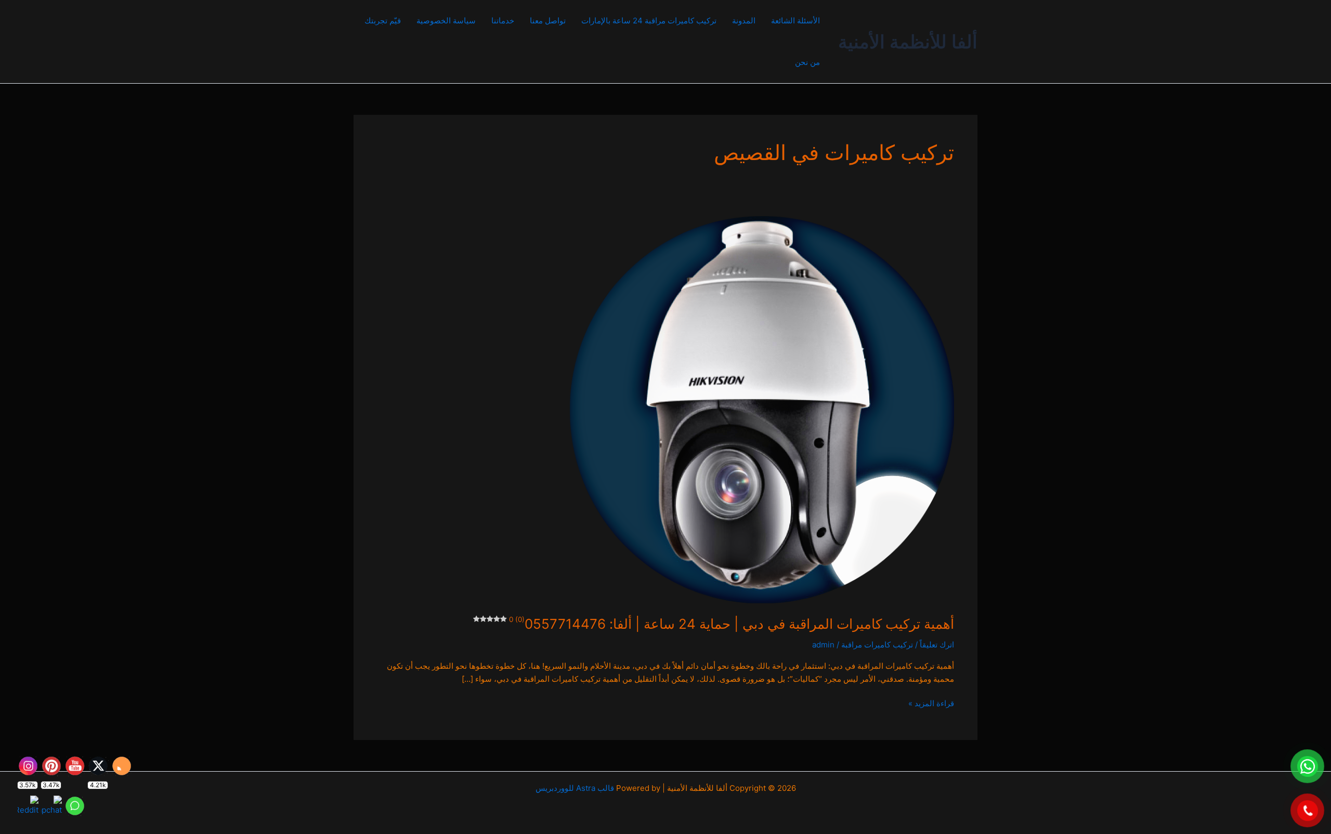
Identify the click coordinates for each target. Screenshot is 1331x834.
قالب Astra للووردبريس (575, 788)
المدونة (743, 20)
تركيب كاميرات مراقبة (877, 645)
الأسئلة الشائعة (795, 20)
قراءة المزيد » (931, 702)
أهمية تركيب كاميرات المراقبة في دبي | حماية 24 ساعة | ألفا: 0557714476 (731, 624)
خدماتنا (502, 20)
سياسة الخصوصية (446, 20)
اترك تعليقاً (937, 645)
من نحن (807, 62)
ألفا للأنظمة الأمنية (907, 41)
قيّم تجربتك (382, 20)
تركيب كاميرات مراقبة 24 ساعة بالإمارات (648, 20)
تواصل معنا (548, 20)
